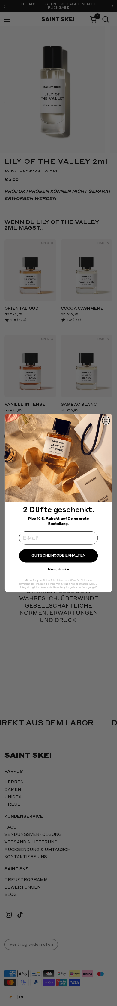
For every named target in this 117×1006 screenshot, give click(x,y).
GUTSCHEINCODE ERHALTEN (58, 555)
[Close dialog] (106, 420)
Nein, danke (58, 569)
